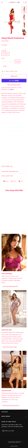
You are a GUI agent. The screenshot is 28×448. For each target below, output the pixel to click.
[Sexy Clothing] (14, 252)
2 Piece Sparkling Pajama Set (10, 286)
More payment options (14, 85)
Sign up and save (9, 421)
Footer (5, 412)
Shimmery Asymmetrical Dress (11, 405)
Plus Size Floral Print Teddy (10, 347)
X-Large (5, 66)
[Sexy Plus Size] (14, 308)
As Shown (5, 54)
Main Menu (6, 416)
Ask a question (7, 176)
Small (4, 61)
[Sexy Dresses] (14, 369)
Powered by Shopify (14, 446)
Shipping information (10, 171)
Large (17, 61)
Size (3, 58)
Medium (11, 61)
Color (4, 50)
